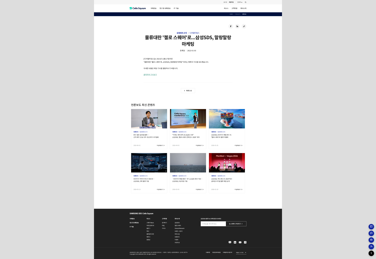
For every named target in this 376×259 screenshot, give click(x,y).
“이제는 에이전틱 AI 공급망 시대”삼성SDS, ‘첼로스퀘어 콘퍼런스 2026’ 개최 (185, 136)
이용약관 (208, 252)
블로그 (148, 228)
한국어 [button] (239, 2)
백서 (148, 231)
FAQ (163, 225)
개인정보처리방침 (216, 252)
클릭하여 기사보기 (150, 75)
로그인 (225, 2)
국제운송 (153, 8)
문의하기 (164, 223)
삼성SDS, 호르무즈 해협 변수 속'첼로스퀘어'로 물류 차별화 (221, 136)
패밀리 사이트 (239, 252)
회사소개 (243, 8)
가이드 (164, 228)
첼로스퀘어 (178, 225)
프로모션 (177, 242)
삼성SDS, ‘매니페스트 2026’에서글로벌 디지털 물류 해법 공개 (221, 180)
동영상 (148, 240)
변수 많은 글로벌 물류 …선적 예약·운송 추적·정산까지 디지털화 (146, 136)
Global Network (179, 228)
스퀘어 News (150, 223)
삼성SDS (177, 223)
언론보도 (244, 14)
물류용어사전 (150, 234)
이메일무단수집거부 (227, 252)
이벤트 (176, 240)
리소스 (226, 8)
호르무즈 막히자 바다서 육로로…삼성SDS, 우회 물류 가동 (144, 180)
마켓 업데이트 (150, 225)
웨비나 (148, 237)
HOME (231, 14)
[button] (138, 8)
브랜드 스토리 (178, 231)
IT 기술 (176, 8)
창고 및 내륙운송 (165, 8)
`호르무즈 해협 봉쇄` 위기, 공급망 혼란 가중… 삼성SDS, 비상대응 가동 (187, 180)
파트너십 (177, 234)
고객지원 (234, 8)
